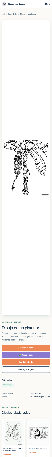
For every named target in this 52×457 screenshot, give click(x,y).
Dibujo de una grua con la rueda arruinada (13, 450)
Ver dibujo (8, 455)
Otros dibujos (12, 14)
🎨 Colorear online (26, 348)
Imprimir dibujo (26, 362)
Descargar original (26, 369)
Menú (47, 4)
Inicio (3, 14)
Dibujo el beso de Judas (38, 448)
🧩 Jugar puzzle (26, 355)
